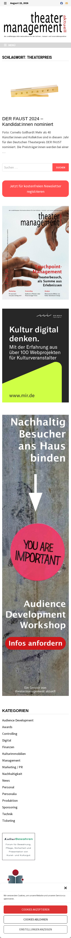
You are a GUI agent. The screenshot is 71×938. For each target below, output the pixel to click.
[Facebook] (61, 3)
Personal (8, 787)
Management (11, 760)
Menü (11, 45)
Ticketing (8, 820)
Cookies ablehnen (35, 919)
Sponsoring (9, 807)
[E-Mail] (66, 3)
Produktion (10, 800)
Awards (7, 727)
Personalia (9, 794)
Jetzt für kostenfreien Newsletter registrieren (35, 189)
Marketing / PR (12, 767)
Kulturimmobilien (14, 754)
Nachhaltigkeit (12, 774)
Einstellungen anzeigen (35, 929)
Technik (7, 814)
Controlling (9, 734)
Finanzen (8, 747)
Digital (6, 740)
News (6, 780)
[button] (65, 888)
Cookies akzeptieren (35, 909)
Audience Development (17, 720)
